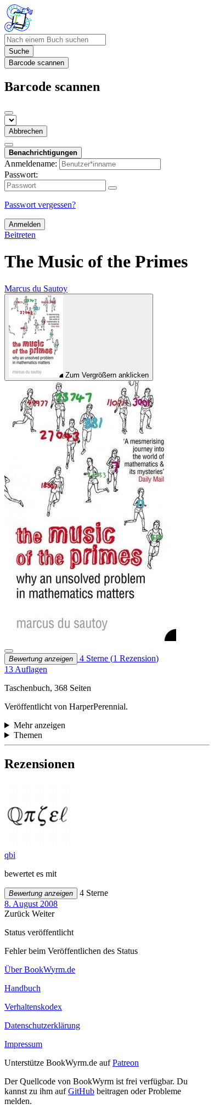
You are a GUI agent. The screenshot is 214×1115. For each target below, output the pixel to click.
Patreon (125, 1062)
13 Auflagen (25, 669)
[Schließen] (8, 113)
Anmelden (25, 224)
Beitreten (20, 234)
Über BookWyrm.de (39, 969)
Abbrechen (26, 131)
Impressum (23, 1044)
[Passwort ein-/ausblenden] (112, 188)
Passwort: (21, 174)
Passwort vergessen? (40, 204)
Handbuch (22, 988)
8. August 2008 (31, 903)
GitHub (81, 1091)
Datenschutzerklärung (42, 1025)
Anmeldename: (30, 163)
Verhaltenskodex (33, 1006)
